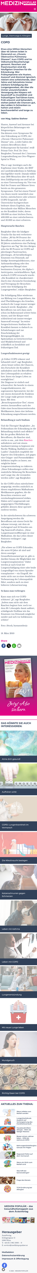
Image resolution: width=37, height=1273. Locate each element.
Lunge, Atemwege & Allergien (16, 36)
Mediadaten (8, 1252)
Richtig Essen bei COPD (13, 1093)
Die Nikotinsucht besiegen (15, 860)
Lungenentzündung (12, 994)
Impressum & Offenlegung (15, 1259)
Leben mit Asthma (11, 929)
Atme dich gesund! (11, 759)
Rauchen (28, 440)
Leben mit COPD (10, 962)
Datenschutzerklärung (13, 1255)
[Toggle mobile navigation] (34, 9)
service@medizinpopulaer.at (16, 1245)
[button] (3, 646)
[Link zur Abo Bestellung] (18, 686)
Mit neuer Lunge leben (13, 1027)
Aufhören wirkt (9, 792)
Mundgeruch (8, 1060)
